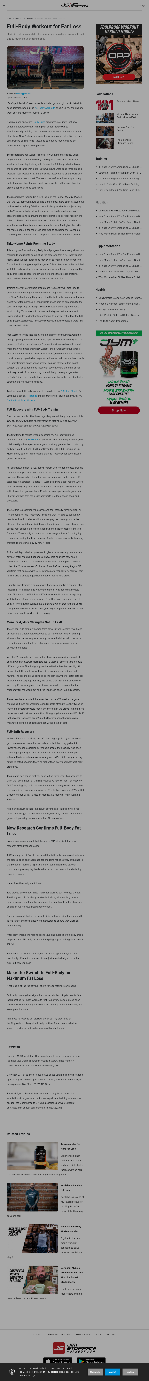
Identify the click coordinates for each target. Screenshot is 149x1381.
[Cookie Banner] (74, 1372)
